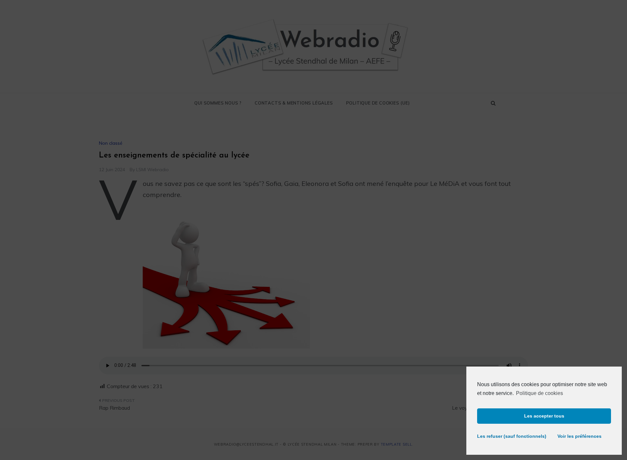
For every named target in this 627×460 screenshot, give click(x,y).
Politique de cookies (539, 393)
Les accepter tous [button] (544, 416)
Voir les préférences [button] (579, 436)
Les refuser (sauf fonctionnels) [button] (508, 436)
